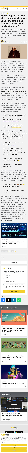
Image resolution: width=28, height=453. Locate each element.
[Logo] (4, 8)
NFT (13, 251)
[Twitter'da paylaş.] (8, 300)
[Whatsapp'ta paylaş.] (19, 300)
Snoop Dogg (4, 251)
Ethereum (3, 13)
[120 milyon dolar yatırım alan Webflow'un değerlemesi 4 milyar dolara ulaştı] (14, 404)
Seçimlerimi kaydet (14, 291)
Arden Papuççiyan (6, 419)
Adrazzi (3, 246)
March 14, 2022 (16, 127)
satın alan (21, 69)
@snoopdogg (11, 144)
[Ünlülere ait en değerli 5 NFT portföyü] (14, 372)
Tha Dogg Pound (21, 91)
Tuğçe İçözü (5, 334)
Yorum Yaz (14, 262)
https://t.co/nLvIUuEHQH (10, 154)
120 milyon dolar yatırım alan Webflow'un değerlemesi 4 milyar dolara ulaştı (12, 415)
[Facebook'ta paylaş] (3, 300)
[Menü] (26, 9)
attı (21, 71)
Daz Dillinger (11, 91)
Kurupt (3, 91)
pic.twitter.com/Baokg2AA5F (11, 121)
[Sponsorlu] (14, 230)
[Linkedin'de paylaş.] (14, 300)
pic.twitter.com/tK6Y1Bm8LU (11, 186)
